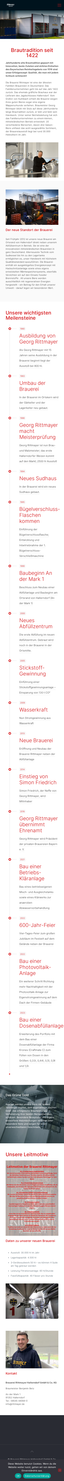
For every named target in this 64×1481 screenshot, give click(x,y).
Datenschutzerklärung (37, 1475)
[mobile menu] (59, 5)
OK (18, 1475)
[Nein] (59, 1470)
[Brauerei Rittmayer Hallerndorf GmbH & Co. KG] (11, 5)
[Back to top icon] (32, 1451)
